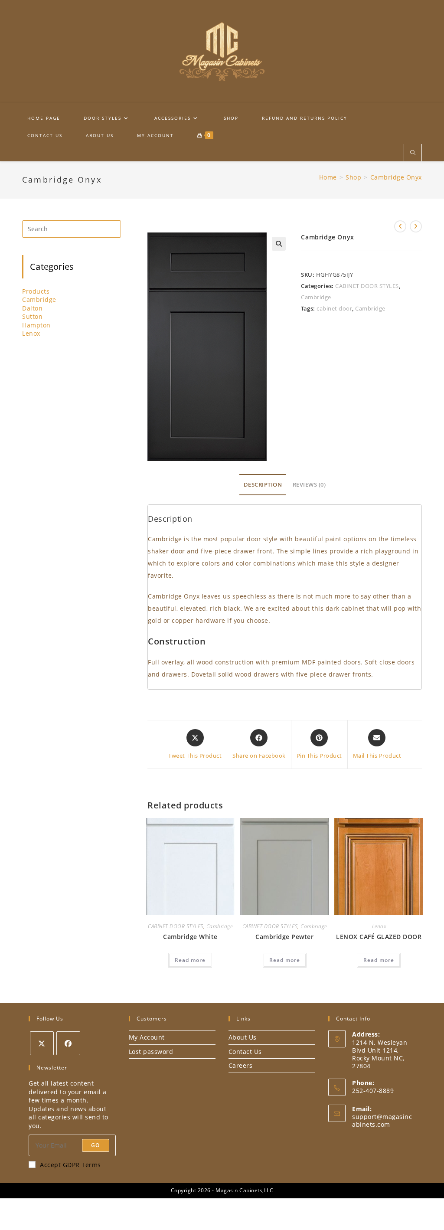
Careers (241, 1065)
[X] (42, 1043)
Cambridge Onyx (396, 177)
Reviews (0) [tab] (309, 484)
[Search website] (413, 153)
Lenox (379, 926)
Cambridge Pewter (284, 936)
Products (35, 291)
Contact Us (245, 1051)
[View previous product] (400, 226)
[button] (279, 244)
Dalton (32, 308)
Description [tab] (263, 484)
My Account (147, 1037)
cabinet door (334, 308)
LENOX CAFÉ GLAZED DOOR (378, 936)
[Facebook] (68, 1043)
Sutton (32, 316)
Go (95, 1145)
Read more (190, 960)
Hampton (36, 325)
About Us (243, 1037)
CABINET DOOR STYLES (367, 286)
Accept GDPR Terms (70, 1165)
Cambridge (316, 297)
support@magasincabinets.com (382, 1120)
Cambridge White (190, 936)
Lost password (151, 1051)
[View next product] (416, 226)
